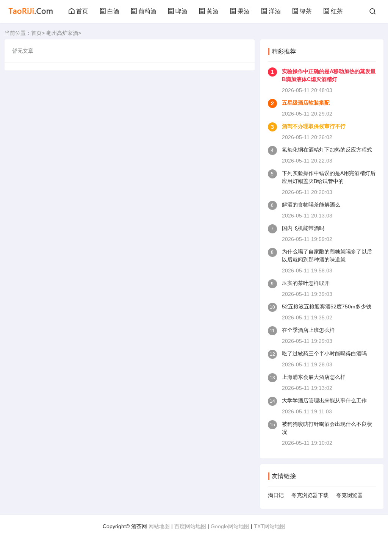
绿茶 (306, 11)
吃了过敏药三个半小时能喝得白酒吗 (324, 353)
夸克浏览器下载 (310, 495)
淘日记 (276, 495)
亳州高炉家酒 (62, 33)
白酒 (113, 11)
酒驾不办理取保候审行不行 (314, 126)
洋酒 (275, 11)
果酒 (244, 11)
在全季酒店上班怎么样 (308, 330)
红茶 (337, 11)
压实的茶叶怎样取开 (306, 283)
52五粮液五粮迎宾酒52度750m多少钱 (326, 306)
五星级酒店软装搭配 (306, 103)
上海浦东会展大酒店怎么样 (314, 377)
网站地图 (159, 526)
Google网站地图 (230, 526)
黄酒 (213, 11)
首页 (82, 11)
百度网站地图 (190, 526)
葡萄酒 (147, 11)
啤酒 (181, 11)
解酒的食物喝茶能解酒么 (311, 205)
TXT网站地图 (269, 526)
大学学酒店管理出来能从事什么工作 (324, 400)
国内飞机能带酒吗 (303, 228)
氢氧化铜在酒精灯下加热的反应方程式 (327, 150)
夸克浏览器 (349, 495)
